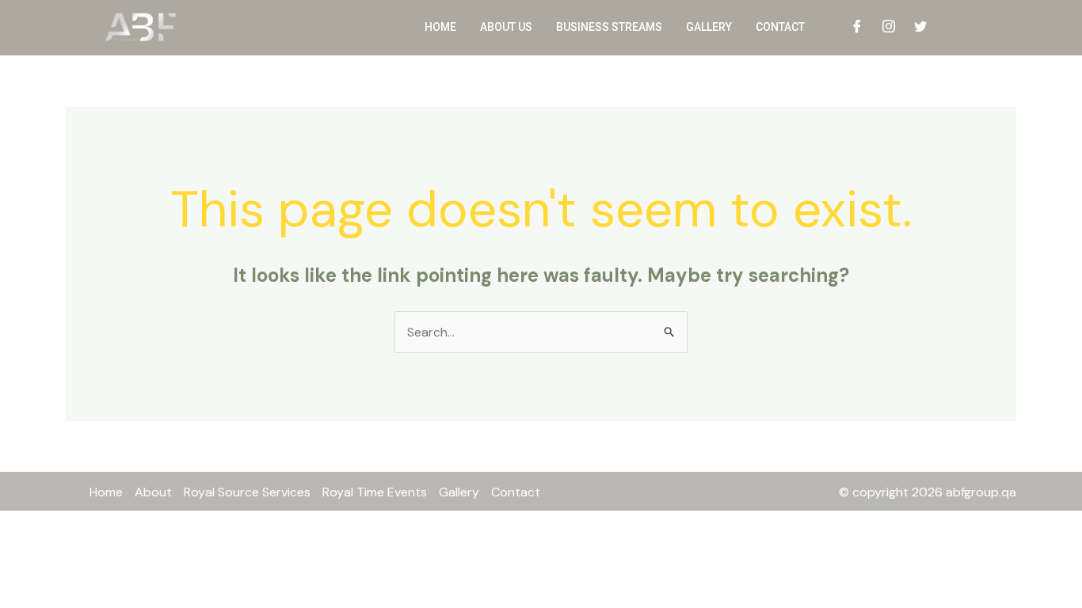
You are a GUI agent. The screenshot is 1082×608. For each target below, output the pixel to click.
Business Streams (609, 27)
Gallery (709, 27)
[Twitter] (920, 28)
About (153, 492)
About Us (506, 27)
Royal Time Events (374, 492)
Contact (780, 27)
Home (440, 27)
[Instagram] (889, 28)
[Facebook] (857, 28)
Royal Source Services (247, 492)
